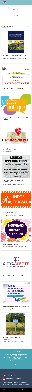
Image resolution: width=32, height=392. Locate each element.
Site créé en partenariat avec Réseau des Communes (17, 389)
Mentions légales (7, 382)
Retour (16, 15)
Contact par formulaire (16, 360)
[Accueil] (4, 2)
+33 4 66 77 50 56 (16, 358)
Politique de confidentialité (21, 382)
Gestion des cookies (24, 384)
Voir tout (28, 26)
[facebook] (16, 365)
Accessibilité (6, 384)
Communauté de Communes (13, 378)
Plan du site (14, 384)
